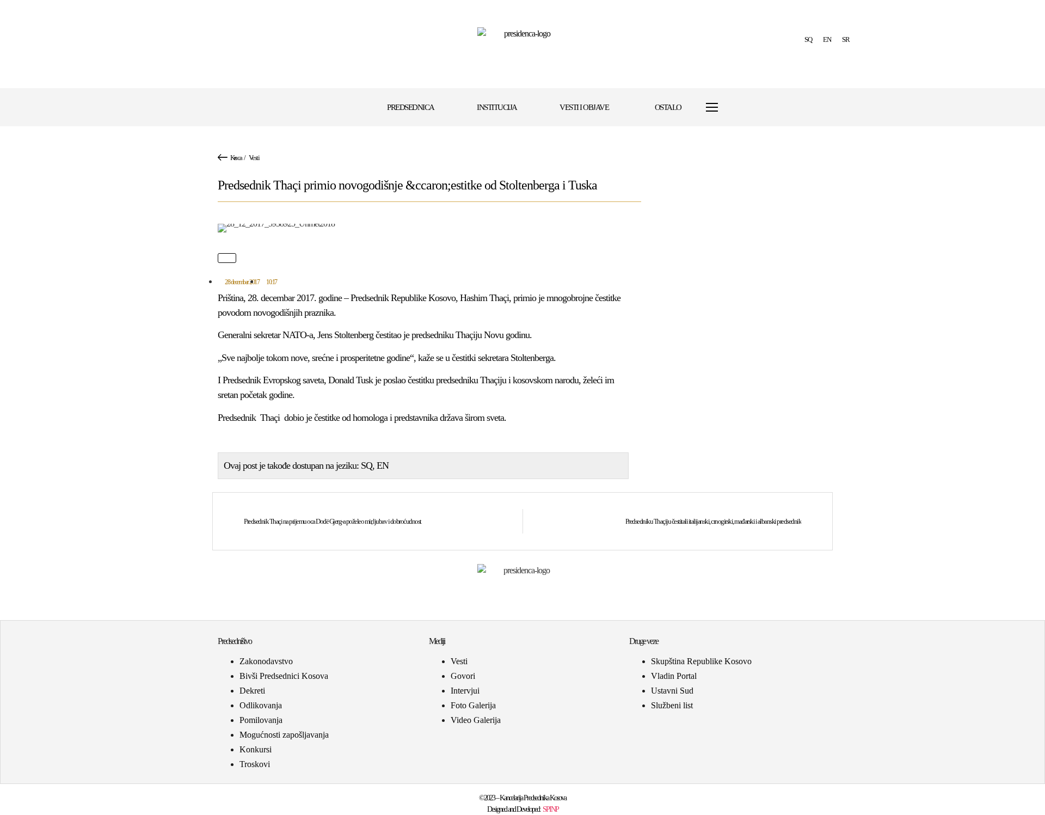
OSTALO (668, 107)
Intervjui (465, 690)
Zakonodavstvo (266, 661)
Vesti (254, 158)
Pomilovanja (260, 720)
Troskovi (254, 764)
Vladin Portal (674, 676)
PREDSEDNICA (410, 107)
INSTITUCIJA (497, 107)
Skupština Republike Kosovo (701, 661)
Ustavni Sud (672, 690)
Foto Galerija (473, 705)
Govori (463, 676)
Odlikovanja (260, 705)
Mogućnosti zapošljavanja (284, 734)
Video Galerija (476, 720)
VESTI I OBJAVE (584, 107)
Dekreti (252, 690)
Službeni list (672, 705)
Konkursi (255, 749)
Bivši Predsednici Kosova (283, 676)
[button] (738, 108)
